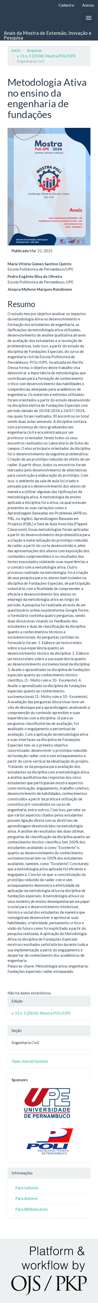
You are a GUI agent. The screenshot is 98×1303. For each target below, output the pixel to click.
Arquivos (34, 50)
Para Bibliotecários (31, 1209)
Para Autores (26, 1198)
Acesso (88, 5)
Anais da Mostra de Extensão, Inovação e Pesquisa (47, 35)
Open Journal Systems (30, 1061)
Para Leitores (26, 1187)
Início (16, 50)
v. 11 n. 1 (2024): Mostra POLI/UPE (46, 56)
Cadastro (66, 5)
